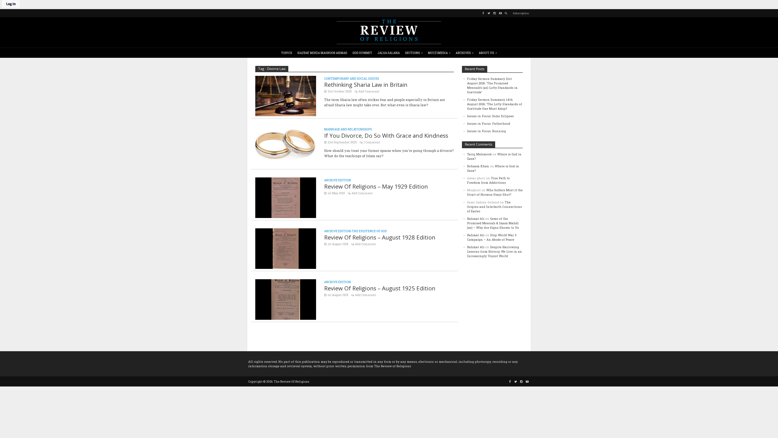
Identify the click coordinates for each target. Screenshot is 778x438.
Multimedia (438, 53)
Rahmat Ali (475, 219)
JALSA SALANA (388, 53)
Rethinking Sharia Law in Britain (365, 84)
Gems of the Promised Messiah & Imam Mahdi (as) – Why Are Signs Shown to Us (493, 223)
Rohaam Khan (478, 166)
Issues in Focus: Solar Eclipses (490, 116)
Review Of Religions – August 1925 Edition (379, 288)
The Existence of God (369, 231)
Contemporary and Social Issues (351, 79)
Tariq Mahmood (479, 154)
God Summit (362, 53)
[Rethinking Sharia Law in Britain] (285, 95)
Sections (412, 53)
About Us (486, 53)
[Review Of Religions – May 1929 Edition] (285, 197)
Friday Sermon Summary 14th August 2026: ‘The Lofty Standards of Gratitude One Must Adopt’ (494, 104)
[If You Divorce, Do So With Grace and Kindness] (285, 146)
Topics (286, 53)
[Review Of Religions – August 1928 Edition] (285, 248)
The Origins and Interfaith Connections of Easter (494, 206)
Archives (463, 53)
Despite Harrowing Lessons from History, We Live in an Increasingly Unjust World (494, 251)
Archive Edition (337, 180)
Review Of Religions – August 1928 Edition (379, 237)
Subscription (521, 13)
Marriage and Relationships (348, 129)
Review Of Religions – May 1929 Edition (376, 186)
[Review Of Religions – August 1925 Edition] (285, 299)
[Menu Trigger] (4, 4)
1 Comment (371, 142)
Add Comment (368, 91)
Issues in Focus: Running (486, 131)
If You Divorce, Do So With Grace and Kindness (386, 135)
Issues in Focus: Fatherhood (488, 123)
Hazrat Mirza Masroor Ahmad (322, 53)
